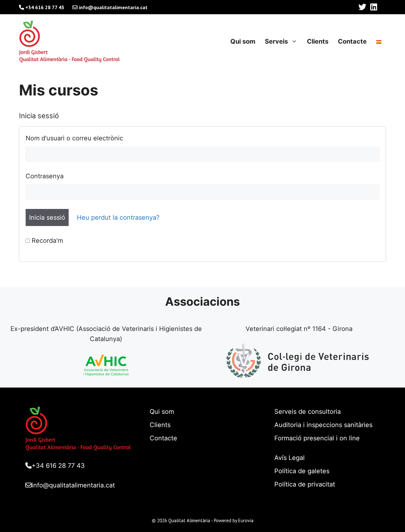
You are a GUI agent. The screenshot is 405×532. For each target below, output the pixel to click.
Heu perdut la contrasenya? (118, 217)
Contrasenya (45, 176)
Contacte (352, 41)
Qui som (242, 41)
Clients (317, 41)
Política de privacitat (304, 484)
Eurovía (245, 520)
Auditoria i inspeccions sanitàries (323, 425)
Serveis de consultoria (307, 411)
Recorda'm (46, 240)
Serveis (276, 41)
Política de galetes (301, 471)
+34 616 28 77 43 (44, 7)
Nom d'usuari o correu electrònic (74, 138)
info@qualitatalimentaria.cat (112, 7)
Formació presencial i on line (317, 438)
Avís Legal (289, 458)
